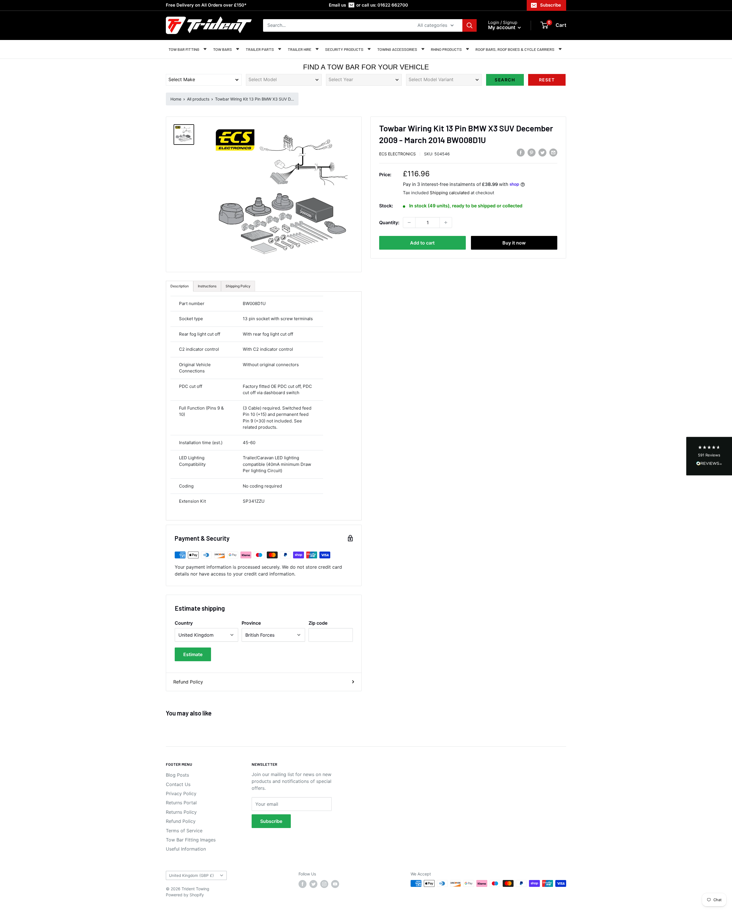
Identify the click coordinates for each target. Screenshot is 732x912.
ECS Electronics (397, 153)
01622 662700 (392, 5)
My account (502, 27)
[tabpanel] (264, 405)
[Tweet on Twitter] (542, 153)
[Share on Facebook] (521, 153)
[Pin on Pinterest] (532, 153)
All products (198, 99)
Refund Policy (188, 682)
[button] (709, 456)
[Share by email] (553, 153)
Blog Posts (177, 775)
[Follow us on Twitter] (313, 884)
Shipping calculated (450, 192)
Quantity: (389, 222)
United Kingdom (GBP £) (191, 875)
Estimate (192, 654)
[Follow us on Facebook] (303, 884)
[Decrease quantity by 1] (409, 222)
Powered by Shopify (185, 894)
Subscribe (550, 5)
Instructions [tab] (207, 286)
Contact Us (178, 784)
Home (175, 99)
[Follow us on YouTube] (335, 884)
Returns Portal (181, 802)
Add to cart (422, 243)
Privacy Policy (181, 793)
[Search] (469, 25)
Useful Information (186, 849)
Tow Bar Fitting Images (191, 840)
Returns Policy (181, 812)
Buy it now (514, 243)
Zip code (318, 623)
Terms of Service (184, 830)
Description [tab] (179, 286)
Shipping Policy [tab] (238, 286)
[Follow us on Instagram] (324, 884)
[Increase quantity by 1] (446, 222)
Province (251, 623)
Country (184, 623)
